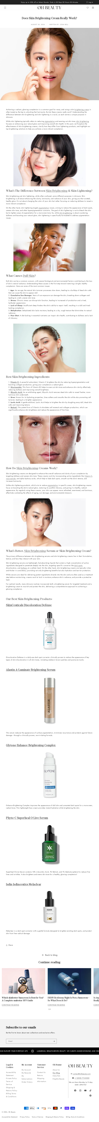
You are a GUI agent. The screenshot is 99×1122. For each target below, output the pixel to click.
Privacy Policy (24, 1117)
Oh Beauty (11, 1112)
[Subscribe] (54, 1041)
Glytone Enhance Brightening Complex (31, 745)
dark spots (78, 565)
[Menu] (5, 8)
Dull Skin (28, 275)
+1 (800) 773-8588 (82, 1078)
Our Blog (56, 1073)
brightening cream (82, 109)
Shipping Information (41, 1080)
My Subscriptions (27, 1077)
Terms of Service (9, 1083)
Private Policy (11, 1078)
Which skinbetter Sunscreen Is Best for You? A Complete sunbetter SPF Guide (23, 999)
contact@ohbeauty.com (82, 1074)
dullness (24, 568)
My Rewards (26, 1073)
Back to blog (51, 955)
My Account (26, 1070)
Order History (27, 1082)
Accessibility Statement (11, 1074)
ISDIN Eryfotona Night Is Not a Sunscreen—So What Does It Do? (68, 999)
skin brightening (82, 121)
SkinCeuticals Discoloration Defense (29, 605)
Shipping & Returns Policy (11, 1089)
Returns (40, 1075)
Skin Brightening (57, 190)
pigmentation (50, 121)
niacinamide (11, 478)
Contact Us (41, 1072)
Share (10, 945)
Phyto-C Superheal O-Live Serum (27, 818)
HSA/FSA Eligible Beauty (58, 1077)
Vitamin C (88, 476)
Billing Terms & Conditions (11, 1095)
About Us (56, 1070)
